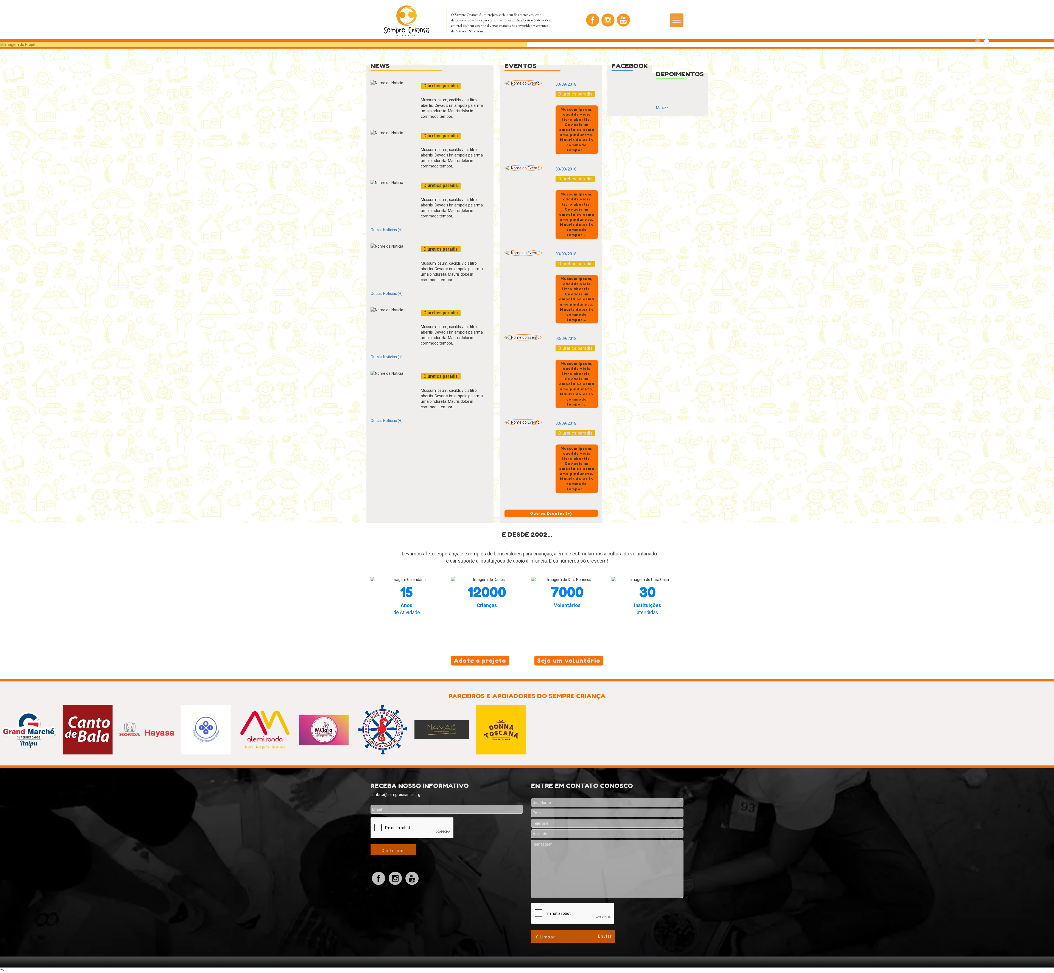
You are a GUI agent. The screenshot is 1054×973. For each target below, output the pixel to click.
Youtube (623, 20)
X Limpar (545, 937)
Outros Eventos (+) (551, 513)
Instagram (608, 20)
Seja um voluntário (568, 660)
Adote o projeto (480, 660)
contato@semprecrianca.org (395, 794)
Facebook (592, 20)
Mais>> (662, 107)
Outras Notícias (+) (387, 230)
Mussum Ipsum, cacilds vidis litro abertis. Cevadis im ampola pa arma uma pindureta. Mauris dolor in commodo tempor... (452, 108)
